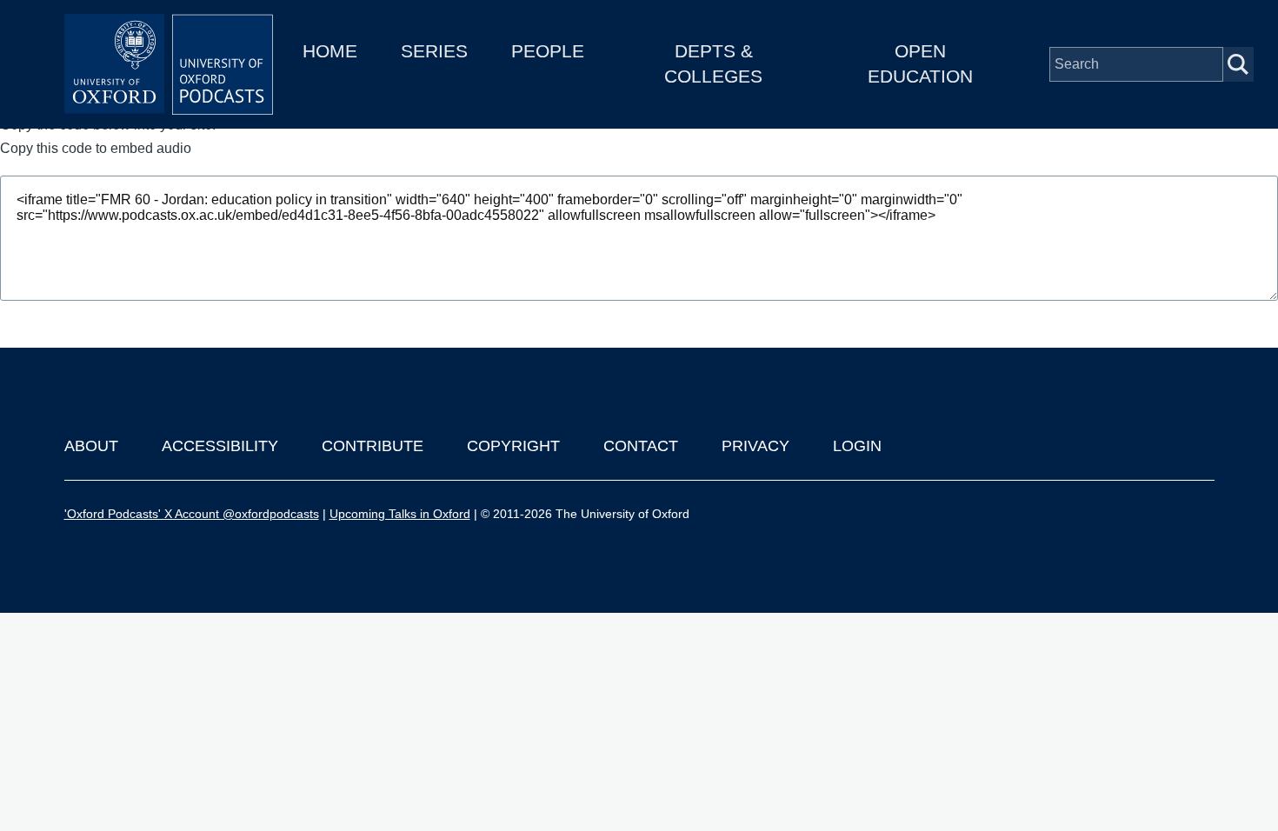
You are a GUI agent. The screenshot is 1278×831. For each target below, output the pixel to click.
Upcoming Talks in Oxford (399, 514)
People (547, 51)
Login (857, 446)
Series (434, 51)
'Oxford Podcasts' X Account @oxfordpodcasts (191, 514)
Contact (640, 446)
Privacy (755, 446)
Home (330, 51)
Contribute (372, 446)
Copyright (513, 446)
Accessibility (220, 446)
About (91, 446)
